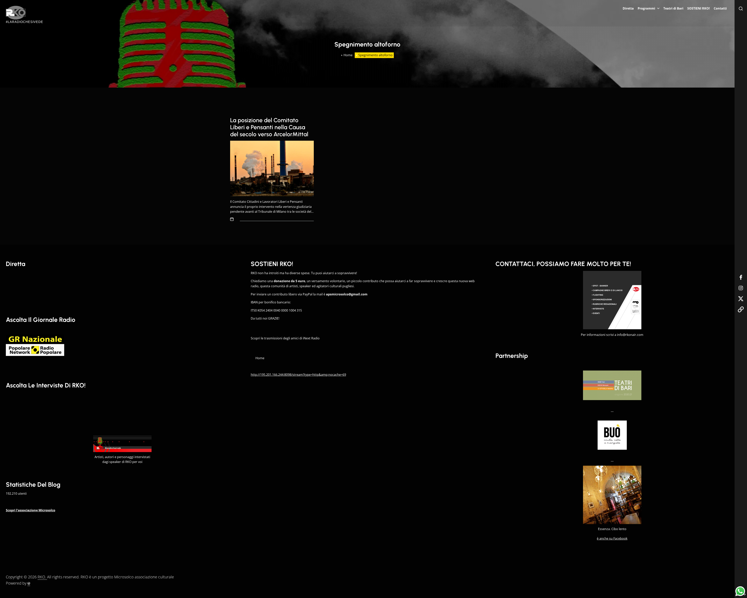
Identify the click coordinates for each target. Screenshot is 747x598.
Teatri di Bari (673, 8)
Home (259, 358)
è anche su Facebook (612, 538)
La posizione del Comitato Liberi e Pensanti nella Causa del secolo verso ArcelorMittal (269, 127)
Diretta (628, 8)
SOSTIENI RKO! (698, 8)
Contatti (720, 8)
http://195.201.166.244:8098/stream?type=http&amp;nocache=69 (298, 374)
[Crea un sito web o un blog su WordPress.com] (28, 583)
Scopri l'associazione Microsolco (30, 510)
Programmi (646, 8)
